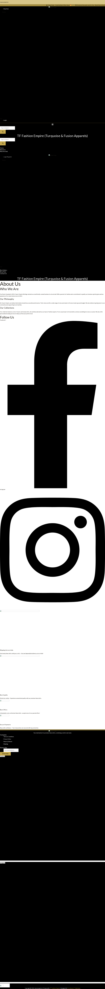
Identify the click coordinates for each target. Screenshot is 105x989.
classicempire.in (4, 2)
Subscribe (5, 753)
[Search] (3, 132)
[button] (52, 124)
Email (2, 750)
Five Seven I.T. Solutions (73, 988)
